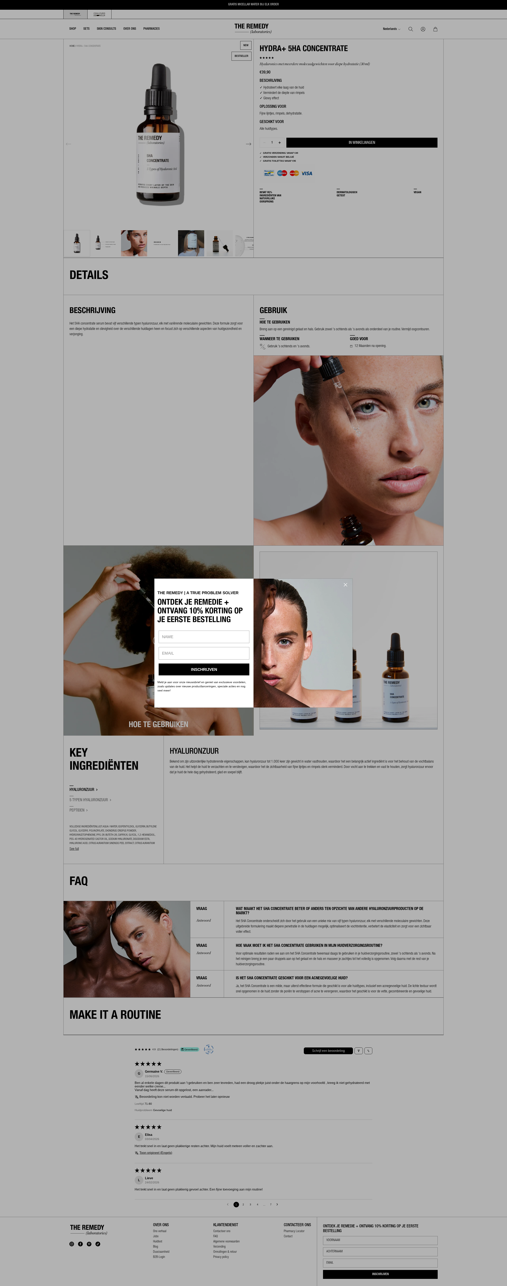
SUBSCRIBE (204, 669)
